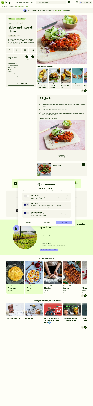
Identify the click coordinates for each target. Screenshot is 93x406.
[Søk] (38, 2)
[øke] (32, 56)
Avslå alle (29, 222)
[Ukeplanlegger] (73, 2)
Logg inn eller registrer (60, 10)
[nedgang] (26, 56)
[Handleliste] (77, 2)
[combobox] (51, 2)
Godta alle (64, 222)
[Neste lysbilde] (85, 90)
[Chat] (69, 2)
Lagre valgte (46, 222)
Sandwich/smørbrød (21, 18)
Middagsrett (11, 18)
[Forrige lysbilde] (82, 90)
